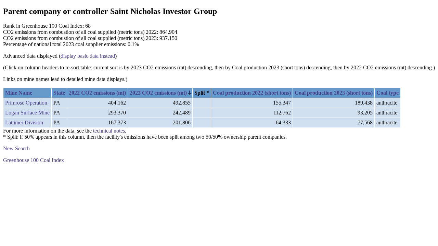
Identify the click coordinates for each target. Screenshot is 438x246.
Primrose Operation (26, 103)
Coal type (387, 93)
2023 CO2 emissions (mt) (159, 93)
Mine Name (18, 93)
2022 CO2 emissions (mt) (97, 93)
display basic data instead (88, 56)
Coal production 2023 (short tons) (334, 93)
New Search (16, 148)
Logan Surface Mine (27, 112)
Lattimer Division (24, 122)
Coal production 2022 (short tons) (252, 93)
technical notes (109, 131)
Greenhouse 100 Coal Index (33, 160)
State (59, 93)
